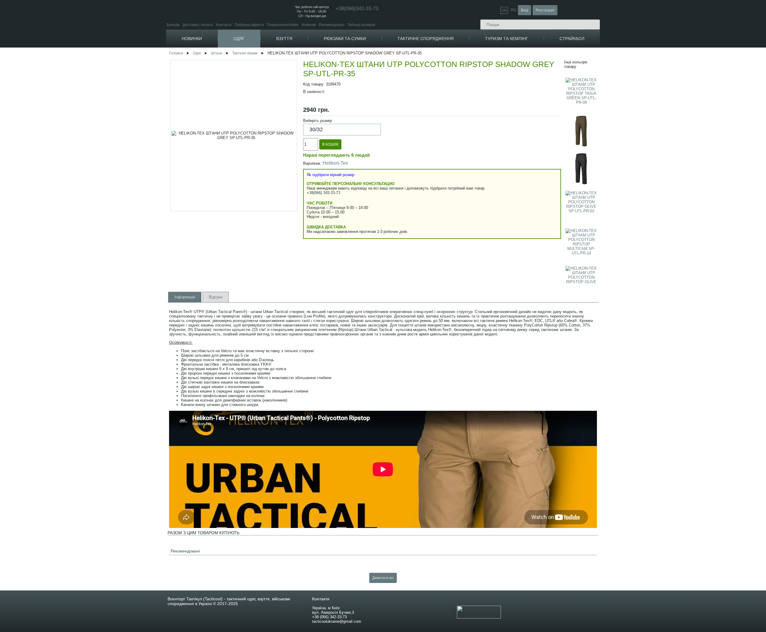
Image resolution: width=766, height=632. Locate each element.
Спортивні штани (262, 165)
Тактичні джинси (261, 173)
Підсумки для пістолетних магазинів (464, 113)
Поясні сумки (364, 91)
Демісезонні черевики (311, 56)
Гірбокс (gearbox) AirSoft (669, 198)
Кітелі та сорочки (261, 125)
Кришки (517, 205)
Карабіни (521, 59)
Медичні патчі (446, 65)
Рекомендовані (331, 25)
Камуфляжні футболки (266, 104)
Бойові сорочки (260, 139)
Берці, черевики (305, 51)
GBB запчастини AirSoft (669, 230)
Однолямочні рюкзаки (371, 69)
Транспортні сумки (369, 104)
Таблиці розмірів (361, 25)
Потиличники (522, 196)
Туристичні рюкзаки (369, 65)
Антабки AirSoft (662, 87)
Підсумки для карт (449, 136)
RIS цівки (518, 169)
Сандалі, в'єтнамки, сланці (316, 88)
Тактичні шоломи (525, 104)
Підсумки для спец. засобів (457, 144)
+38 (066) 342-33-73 (329, 617)
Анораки (254, 83)
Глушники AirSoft (663, 96)
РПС (438, 166)
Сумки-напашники (449, 118)
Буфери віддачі (524, 178)
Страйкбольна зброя (598, 51)
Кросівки (298, 72)
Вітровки (254, 74)
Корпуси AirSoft (662, 83)
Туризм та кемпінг (506, 38)
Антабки (518, 187)
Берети (322, 143)
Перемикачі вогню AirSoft (670, 137)
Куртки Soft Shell (261, 69)
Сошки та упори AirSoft (668, 65)
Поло (251, 113)
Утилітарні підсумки (451, 109)
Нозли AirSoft (660, 167)
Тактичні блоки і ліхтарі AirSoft (674, 69)
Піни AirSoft (659, 128)
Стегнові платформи (451, 188)
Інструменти (524, 67)
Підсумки (440, 72)
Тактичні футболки (263, 95)
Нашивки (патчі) (447, 56)
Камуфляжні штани (263, 160)
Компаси (521, 51)
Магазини (519, 151)
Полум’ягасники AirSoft (668, 119)
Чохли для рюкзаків (369, 74)
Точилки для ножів (530, 89)
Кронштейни (521, 200)
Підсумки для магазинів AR (457, 82)
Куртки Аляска (259, 78)
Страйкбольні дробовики (601, 92)
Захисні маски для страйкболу (734, 54)
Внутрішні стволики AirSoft (671, 216)
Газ (583, 180)
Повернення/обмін (283, 25)
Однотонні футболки (265, 118)
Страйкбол (572, 38)
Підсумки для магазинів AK (456, 77)
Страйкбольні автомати (600, 56)
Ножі (519, 81)
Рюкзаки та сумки (345, 38)
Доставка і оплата (198, 25)
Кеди (295, 80)
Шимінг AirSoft (661, 171)
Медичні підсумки (448, 95)
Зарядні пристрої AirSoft (600, 215)
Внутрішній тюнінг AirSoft (671, 148)
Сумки (357, 81)
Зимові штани (259, 156)
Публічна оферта (249, 25)
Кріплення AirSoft (664, 110)
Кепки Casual (327, 112)
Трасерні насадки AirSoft (670, 60)
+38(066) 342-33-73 (323, 192)
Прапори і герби (447, 60)
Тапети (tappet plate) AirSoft (672, 225)
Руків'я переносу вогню (530, 160)
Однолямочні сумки (369, 86)
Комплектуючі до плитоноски (458, 161)
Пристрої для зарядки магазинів (538, 182)
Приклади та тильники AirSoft (674, 123)
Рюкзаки (359, 51)
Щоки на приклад (525, 209)
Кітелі (252, 130)
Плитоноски (444, 157)
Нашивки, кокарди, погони (457, 51)
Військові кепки (329, 148)
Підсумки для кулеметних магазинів (464, 91)
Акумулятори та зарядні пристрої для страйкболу (602, 194)
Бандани (323, 152)
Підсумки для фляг (450, 140)
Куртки (251, 51)
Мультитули (525, 76)
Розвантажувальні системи (457, 152)
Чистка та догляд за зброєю (534, 147)
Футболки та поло (262, 90)
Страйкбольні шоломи (737, 64)
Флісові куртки (259, 56)
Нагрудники (444, 184)
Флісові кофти (396, 142)
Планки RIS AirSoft (664, 114)
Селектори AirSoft (664, 221)
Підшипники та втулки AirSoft (673, 203)
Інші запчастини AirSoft (669, 141)
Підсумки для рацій (450, 86)
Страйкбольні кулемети (600, 74)
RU (513, 10)
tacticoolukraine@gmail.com (336, 621)
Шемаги (322, 139)
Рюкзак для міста (367, 60)
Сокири (521, 85)
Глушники (519, 156)
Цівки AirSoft (659, 74)
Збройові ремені (524, 116)
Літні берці (302, 65)
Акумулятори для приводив (603, 201)
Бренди (173, 25)
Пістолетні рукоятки (528, 173)
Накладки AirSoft (663, 78)
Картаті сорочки (261, 134)
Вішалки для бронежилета (456, 193)
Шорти (389, 150)
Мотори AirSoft (661, 212)
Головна (176, 53)
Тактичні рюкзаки (367, 56)
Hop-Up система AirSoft (669, 243)
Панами (323, 116)
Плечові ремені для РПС (455, 170)
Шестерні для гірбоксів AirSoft (674, 194)
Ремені (389, 111)
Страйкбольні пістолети (600, 60)
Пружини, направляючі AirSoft (674, 207)
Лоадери (587, 184)
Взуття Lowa (302, 96)
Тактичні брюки (260, 169)
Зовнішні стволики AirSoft (670, 92)
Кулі (583, 175)
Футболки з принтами (265, 100)
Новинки (309, 25)
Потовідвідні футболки (266, 109)
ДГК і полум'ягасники (528, 191)
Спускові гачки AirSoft (667, 153)
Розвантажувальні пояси (455, 175)
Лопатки (522, 72)
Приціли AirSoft (662, 56)
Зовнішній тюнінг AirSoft (670, 51)
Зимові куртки (258, 65)
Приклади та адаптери (530, 165)
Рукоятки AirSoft (662, 132)
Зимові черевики (306, 60)
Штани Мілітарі (260, 178)
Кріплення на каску (527, 109)
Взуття (284, 38)
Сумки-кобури (365, 100)
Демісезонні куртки (263, 60)
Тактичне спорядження (425, 38)
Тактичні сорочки (261, 143)
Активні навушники (527, 100)
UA (504, 10)
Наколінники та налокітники (534, 95)
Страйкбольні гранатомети (603, 87)
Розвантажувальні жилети (456, 179)
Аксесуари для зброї (528, 142)
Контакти (224, 25)
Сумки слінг (363, 95)
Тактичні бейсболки (332, 107)
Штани (251, 151)
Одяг (239, 38)
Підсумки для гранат (451, 100)
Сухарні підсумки (448, 104)
